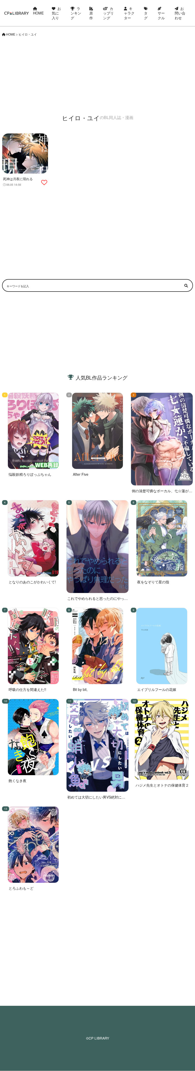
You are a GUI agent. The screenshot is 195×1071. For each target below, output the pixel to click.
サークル (161, 15)
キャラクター (129, 13)
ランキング (76, 13)
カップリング (108, 13)
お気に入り (56, 13)
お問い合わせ (180, 13)
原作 (91, 15)
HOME (38, 12)
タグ (146, 15)
